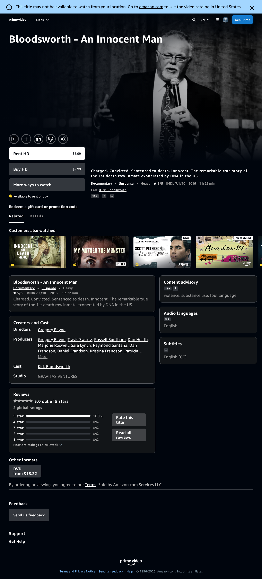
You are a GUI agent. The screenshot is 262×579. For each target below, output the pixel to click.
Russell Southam (110, 339)
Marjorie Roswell (53, 345)
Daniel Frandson (72, 351)
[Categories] (217, 20)
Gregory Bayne (52, 329)
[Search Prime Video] (194, 20)
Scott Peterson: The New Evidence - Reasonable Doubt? (162, 252)
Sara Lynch (81, 345)
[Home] (17, 19)
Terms (90, 484)
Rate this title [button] (124, 419)
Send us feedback (110, 571)
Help (129, 571)
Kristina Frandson (106, 351)
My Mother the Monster (100, 252)
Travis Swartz (80, 339)
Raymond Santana (110, 345)
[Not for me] (51, 139)
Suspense (126, 183)
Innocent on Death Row (37, 252)
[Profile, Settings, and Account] (225, 20)
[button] (37, 444)
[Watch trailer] (14, 139)
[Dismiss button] (252, 8)
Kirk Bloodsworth (112, 190)
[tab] (16, 216)
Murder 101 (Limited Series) (224, 252)
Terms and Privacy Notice (77, 571)
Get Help (17, 541)
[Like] (38, 139)
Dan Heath (138, 339)
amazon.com (151, 6)
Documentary (101, 183)
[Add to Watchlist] (26, 139)
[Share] (63, 139)
